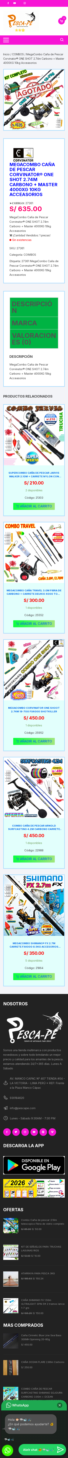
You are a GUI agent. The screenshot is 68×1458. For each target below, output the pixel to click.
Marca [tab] (24, 323)
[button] (57, 76)
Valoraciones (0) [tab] (34, 338)
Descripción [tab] (32, 307)
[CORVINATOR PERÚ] (23, 154)
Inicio (6, 54)
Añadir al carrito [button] (36, 506)
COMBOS (18, 54)
